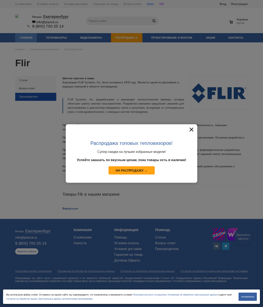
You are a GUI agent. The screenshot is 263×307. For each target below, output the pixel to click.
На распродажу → (131, 170)
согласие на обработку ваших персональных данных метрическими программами (49, 299)
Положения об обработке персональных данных (192, 294)
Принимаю (247, 297)
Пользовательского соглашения (149, 294)
